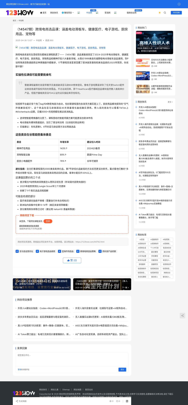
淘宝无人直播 (168, 260)
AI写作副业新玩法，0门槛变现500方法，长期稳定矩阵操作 (155, 174)
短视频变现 (154, 269)
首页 (44, 12)
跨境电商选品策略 (88, 251)
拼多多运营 (142, 260)
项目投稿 (176, 13)
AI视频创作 (142, 244)
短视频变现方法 (143, 273)
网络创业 (167, 273)
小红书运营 (142, 256)
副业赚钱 (154, 252)
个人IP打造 (154, 248)
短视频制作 (142, 269)
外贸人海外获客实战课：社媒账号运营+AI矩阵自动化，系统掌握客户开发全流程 (156, 127)
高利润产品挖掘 (109, 251)
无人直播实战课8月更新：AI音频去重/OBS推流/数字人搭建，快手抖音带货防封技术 (156, 158)
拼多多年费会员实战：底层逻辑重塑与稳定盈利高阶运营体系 (155, 142)
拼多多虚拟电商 (168, 256)
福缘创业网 (131, 12)
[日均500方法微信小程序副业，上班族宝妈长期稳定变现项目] (143, 62)
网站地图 (77, 389)
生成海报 (22, 401)
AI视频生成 (142, 248)
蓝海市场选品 (67, 251)
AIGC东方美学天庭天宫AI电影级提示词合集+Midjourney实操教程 (155, 202)
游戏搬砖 (142, 264)
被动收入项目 (168, 277)
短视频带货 (154, 273)
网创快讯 (54, 12)
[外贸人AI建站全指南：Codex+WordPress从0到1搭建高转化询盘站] (143, 75)
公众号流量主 (143, 252)
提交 (122, 370)
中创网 (89, 12)
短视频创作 (167, 264)
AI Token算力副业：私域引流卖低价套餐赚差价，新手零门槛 (155, 216)
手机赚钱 (154, 256)
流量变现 (154, 260)
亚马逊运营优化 (26, 251)
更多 (169, 102)
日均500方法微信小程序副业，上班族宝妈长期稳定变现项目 (161, 62)
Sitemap (66, 389)
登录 (48, 221)
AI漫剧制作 (154, 240)
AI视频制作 (154, 244)
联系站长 (89, 389)
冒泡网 (107, 12)
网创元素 (54, 389)
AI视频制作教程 (168, 244)
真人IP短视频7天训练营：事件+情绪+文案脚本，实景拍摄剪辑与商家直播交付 (156, 188)
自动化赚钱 (142, 277)
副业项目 (167, 252)
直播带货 (154, 264)
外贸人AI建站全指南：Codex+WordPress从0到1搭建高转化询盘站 (162, 75)
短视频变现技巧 (168, 269)
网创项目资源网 (66, 394)
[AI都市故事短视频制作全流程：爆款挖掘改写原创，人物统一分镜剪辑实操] (143, 89)
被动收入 (154, 277)
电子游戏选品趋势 (47, 251)
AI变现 (142, 240)
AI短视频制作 (168, 240)
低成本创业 (167, 248)
